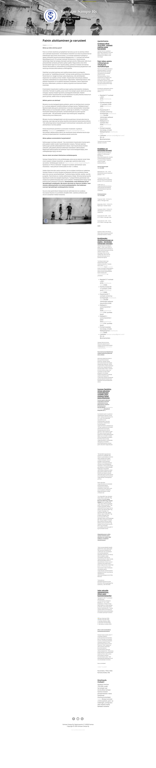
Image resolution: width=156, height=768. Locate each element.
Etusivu (45, 1)
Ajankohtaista (49, 45)
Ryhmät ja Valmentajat (75, 1)
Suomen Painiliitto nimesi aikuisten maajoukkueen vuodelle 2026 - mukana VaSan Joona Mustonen (104, 393)
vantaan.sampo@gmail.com (115, 135)
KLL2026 (77, 4)
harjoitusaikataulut (102, 274)
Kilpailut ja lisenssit (62, 4)
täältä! (102, 91)
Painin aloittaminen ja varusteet (89, 1)
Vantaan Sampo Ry (103, 1)
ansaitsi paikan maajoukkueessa (105, 347)
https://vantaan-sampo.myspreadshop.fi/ (76, 163)
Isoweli (83, 729)
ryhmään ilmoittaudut (103, 266)
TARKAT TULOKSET (102, 667)
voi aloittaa (110, 267)
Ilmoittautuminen (53, 1)
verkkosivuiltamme (102, 85)
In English (71, 4)
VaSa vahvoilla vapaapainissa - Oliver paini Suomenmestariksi (104, 593)
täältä (99, 699)
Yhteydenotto (46, 4)
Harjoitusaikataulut (63, 1)
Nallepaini (54, 4)
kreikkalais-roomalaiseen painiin (74, 130)
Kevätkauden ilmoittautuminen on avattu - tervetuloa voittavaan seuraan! (105, 241)
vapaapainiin (52, 130)
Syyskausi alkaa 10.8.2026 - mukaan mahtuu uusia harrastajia (105, 46)
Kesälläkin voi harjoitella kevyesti (105, 150)
